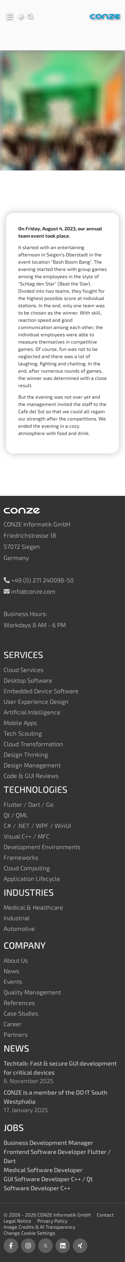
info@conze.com (33, 591)
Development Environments (42, 846)
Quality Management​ (32, 992)
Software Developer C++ (37, 1187)
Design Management (32, 765)
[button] (9, 15)
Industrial (17, 917)
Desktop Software (28, 680)
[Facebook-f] (11, 1245)
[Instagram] (28, 1245)
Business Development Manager (48, 1142)
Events (13, 981)
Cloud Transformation (33, 743)
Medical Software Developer (43, 1169)
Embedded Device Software (41, 690)
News (11, 970)
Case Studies (21, 1013)
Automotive (19, 928)
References (19, 1002)
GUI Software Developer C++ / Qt (48, 1178)
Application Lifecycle (32, 878)
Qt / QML (16, 815)
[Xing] (80, 1245)
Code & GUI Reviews (31, 775)
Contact (105, 1215)
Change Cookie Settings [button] (29, 1233)
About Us (16, 960)
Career (13, 1023)
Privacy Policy (52, 1221)
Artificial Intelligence (32, 712)
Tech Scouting (23, 733)
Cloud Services (23, 669)
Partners (16, 1034)
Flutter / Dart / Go (28, 804)
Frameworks (21, 857)
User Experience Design (36, 701)
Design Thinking (26, 754)
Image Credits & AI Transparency (39, 1227)
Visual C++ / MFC (26, 836)
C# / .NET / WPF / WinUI (37, 825)
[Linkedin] (63, 1245)
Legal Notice (17, 1221)
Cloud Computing (27, 868)
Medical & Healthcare (33, 907)
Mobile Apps (20, 722)
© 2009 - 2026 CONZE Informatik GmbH (47, 1215)
